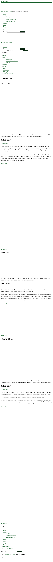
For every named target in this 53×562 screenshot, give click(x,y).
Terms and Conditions (8, 548)
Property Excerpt (5, 143)
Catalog (5, 532)
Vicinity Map (4, 163)
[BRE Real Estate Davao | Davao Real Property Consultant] (9, 9)
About (4, 541)
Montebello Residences (12, 535)
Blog (4, 543)
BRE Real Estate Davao (10, 554)
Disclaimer (6, 544)
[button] (26, 143)
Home (4, 530)
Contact (5, 539)
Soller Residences (10, 537)
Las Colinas (9, 534)
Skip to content (4, 1)
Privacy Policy (6, 546)
